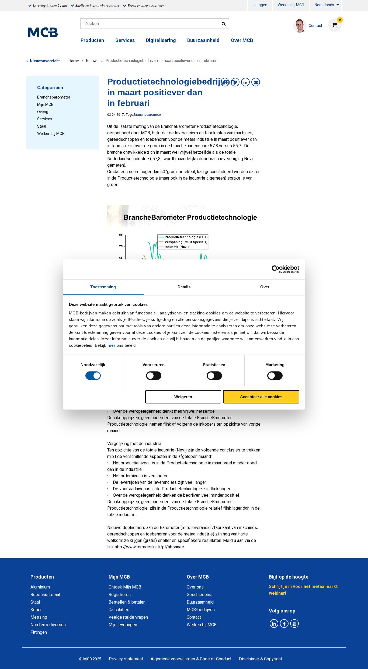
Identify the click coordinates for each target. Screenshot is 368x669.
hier (111, 345)
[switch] (153, 375)
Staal (41, 126)
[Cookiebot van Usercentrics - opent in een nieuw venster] (275, 269)
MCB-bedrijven (201, 609)
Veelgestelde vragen (128, 617)
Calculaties (119, 609)
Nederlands (324, 5)
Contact (194, 617)
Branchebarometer (53, 97)
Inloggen (260, 5)
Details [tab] (184, 287)
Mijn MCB (45, 104)
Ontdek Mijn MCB (125, 587)
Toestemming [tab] (103, 287)
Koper (36, 609)
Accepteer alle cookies (261, 397)
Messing (38, 617)
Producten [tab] (42, 577)
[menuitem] (260, 5)
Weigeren (183, 397)
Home (74, 61)
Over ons (195, 587)
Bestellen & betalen (127, 602)
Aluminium (40, 587)
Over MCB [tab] (198, 577)
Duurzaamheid (203, 40)
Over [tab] (264, 287)
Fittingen (38, 632)
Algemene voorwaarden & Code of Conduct (191, 658)
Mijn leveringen (123, 624)
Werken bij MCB (291, 5)
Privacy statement (126, 658)
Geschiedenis (200, 594)
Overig (42, 111)
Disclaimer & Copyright (260, 658)
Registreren (120, 594)
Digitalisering (161, 40)
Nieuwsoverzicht (45, 61)
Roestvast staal (45, 594)
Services (44, 119)
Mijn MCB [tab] (119, 577)
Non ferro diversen (48, 624)
